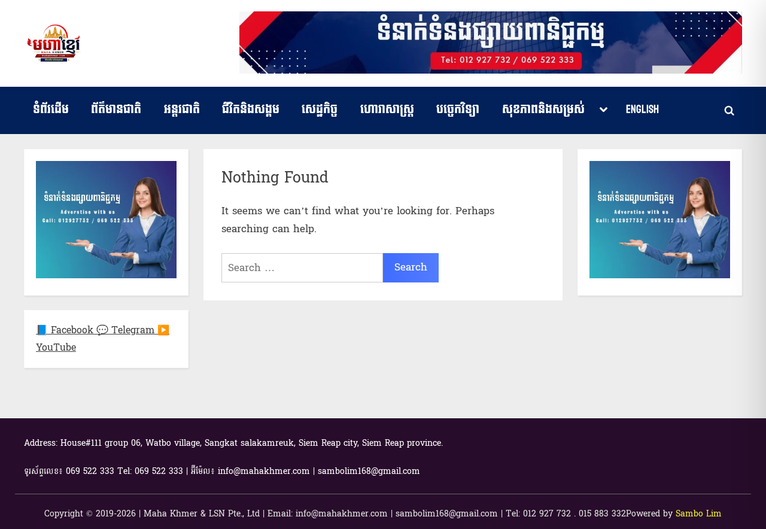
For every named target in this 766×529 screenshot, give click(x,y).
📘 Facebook (66, 330)
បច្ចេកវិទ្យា (457, 109)
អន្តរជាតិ (182, 109)
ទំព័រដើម (51, 109)
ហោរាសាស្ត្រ (387, 109)
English (642, 109)
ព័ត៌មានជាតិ (116, 109)
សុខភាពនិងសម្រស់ (543, 109)
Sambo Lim (699, 513)
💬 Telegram (126, 330)
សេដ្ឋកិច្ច (320, 109)
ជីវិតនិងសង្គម (250, 109)
